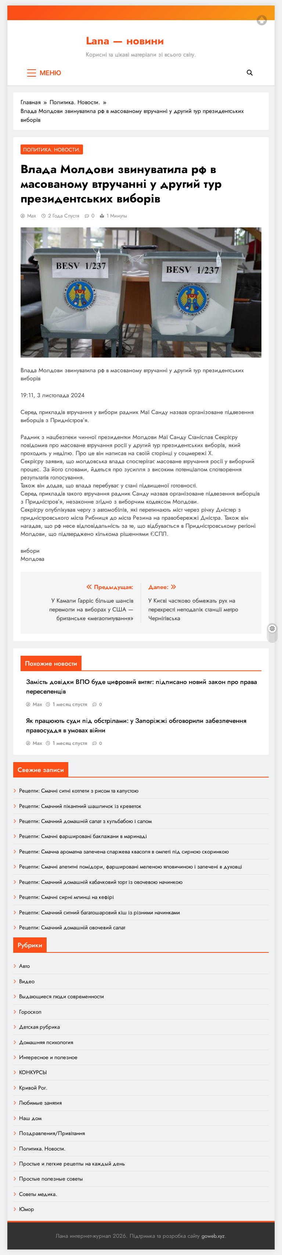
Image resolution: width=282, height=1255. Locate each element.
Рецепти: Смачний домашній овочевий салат (72, 927)
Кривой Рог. (33, 1088)
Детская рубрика (39, 1027)
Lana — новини (125, 40)
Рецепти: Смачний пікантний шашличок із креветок (80, 806)
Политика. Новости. (51, 149)
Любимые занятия (40, 1103)
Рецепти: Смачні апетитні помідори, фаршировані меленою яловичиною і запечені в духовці (130, 867)
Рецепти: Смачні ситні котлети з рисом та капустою (78, 791)
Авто (24, 966)
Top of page (261, 20)
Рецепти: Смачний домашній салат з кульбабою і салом (85, 821)
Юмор (26, 1209)
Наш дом (30, 1118)
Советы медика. (38, 1194)
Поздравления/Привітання (52, 1133)
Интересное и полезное (48, 1057)
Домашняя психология (46, 1042)
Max (31, 215)
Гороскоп (30, 1012)
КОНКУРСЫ (33, 1072)
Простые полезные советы (51, 1179)
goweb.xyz (213, 1236)
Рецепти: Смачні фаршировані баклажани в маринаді (83, 836)
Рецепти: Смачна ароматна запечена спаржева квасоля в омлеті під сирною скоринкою (124, 852)
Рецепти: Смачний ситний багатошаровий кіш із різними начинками (99, 912)
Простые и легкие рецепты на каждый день (72, 1164)
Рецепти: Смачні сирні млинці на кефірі (66, 897)
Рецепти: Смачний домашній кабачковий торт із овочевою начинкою (100, 882)
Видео (27, 981)
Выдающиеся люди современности (61, 996)
